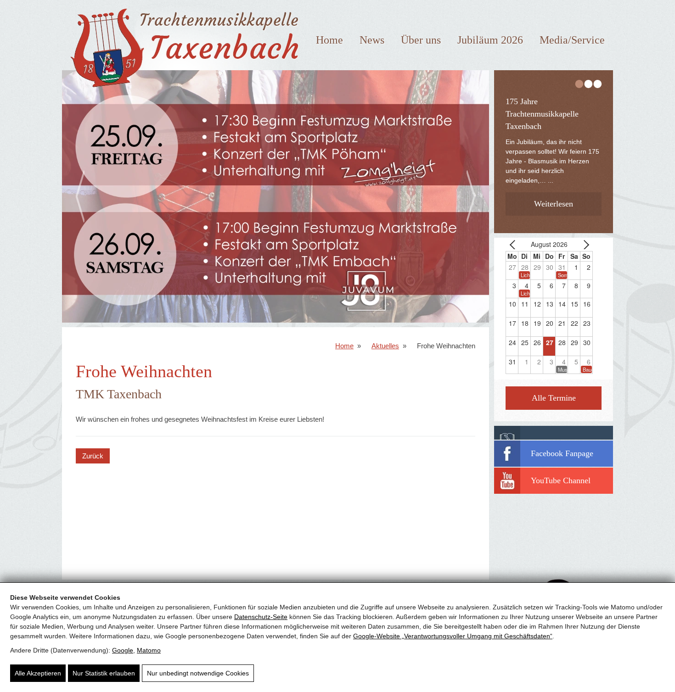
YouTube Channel (561, 480)
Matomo (149, 650)
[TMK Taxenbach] (182, 91)
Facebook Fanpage (562, 453)
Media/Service (572, 40)
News (372, 40)
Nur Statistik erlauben (104, 673)
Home (329, 40)
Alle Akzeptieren (38, 673)
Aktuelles (385, 346)
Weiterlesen (553, 203)
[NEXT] (584, 244)
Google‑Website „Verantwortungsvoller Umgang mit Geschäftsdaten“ (452, 636)
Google (122, 650)
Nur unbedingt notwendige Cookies (198, 673)
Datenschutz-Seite (260, 616)
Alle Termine (554, 397)
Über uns (421, 40)
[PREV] (514, 244)
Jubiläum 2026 (490, 40)
